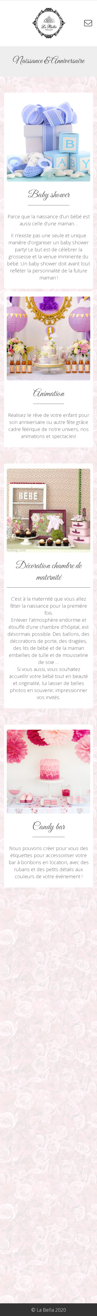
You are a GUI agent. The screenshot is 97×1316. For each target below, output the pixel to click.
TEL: (48, 990)
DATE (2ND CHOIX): (48, 1154)
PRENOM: (48, 962)
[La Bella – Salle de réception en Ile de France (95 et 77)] (48, 23)
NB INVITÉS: (48, 1017)
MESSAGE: (48, 1209)
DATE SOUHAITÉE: (48, 1044)
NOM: (48, 1072)
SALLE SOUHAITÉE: (48, 1181)
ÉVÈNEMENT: (49, 1126)
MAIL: (48, 1099)
